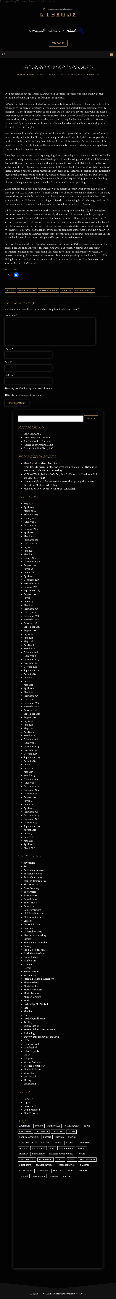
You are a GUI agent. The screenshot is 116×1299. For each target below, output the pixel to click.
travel (70, 1170)
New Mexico (38, 1154)
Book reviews (30, 895)
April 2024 (29, 507)
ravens (71, 1159)
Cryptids (28, 928)
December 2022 (32, 525)
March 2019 (29, 605)
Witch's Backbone (84, 290)
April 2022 (29, 532)
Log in (27, 1102)
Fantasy (27, 946)
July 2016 (28, 721)
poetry (60, 1159)
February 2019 (31, 608)
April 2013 (29, 844)
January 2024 (30, 518)
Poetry (27, 1015)
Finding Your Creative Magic (38, 444)
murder (82, 1148)
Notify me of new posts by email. (24, 395)
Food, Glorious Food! (34, 949)
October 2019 (30, 587)
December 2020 (32, 561)
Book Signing (30, 899)
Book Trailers (30, 902)
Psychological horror (34, 1018)
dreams (47, 1137)
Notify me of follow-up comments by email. (30, 388)
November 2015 (31, 750)
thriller (57, 1170)
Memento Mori (31, 982)
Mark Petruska (31, 463)
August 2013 (30, 830)
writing (67, 1176)
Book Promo (30, 891)
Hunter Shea (38, 1148)
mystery (23, 1154)
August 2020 (30, 565)
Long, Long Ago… (32, 434)
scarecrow (25, 1165)
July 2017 (28, 677)
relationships (87, 1159)
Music (27, 1000)
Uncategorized (31, 1044)
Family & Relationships (35, 942)
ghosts (57, 1142)
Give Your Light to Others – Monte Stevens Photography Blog (55, 481)
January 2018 (30, 656)
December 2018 (31, 616)
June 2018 (28, 637)
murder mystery (27, 290)
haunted (70, 1142)
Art (25, 866)
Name (9, 349)
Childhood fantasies (34, 913)
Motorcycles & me (33, 989)
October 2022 (31, 529)
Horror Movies (31, 971)
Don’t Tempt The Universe (37, 437)
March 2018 (29, 648)
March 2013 (29, 848)
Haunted (28, 964)
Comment (11, 315)
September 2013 (32, 826)
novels (81, 1154)
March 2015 (29, 775)
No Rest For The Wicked (36, 1004)
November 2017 (31, 663)
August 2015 (30, 761)
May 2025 (28, 503)
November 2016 (32, 706)
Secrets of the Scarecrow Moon (39, 1029)
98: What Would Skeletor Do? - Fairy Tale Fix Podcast (50, 474)
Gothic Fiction (31, 957)
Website (9, 375)
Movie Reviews (31, 993)
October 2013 (30, 822)
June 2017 (28, 681)
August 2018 (30, 630)
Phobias (28, 1011)
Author (39, 1126)
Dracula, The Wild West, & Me (39, 448)
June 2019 (28, 601)
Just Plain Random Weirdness (39, 978)
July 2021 (28, 547)
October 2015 (30, 753)
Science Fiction (31, 1026)
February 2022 (31, 540)
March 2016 (29, 735)
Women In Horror (33, 1069)
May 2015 (28, 772)
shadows (66, 290)
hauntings (85, 1142)
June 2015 (28, 768)
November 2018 (32, 619)
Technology (29, 1033)
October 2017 (30, 666)
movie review (66, 1148)
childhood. (42, 1131)
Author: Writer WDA (56, 1293)
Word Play (29, 1073)
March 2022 (30, 536)
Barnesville (53, 1126)
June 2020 (29, 572)
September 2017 (32, 670)
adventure (25, 1126)
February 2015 (31, 779)
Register (28, 1099)
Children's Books (32, 917)
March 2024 (30, 511)
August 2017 (30, 674)
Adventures (29, 862)
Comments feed (32, 1109)
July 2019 (28, 598)
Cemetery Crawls (32, 910)
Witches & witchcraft (34, 1065)
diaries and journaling (35, 935)
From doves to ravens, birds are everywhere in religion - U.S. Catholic (59, 467)
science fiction (67, 1165)
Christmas (58, 1131)
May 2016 (28, 728)
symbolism (42, 1170)
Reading (28, 1022)
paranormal (45, 1159)
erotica (59, 1137)
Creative (28, 920)
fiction (72, 1137)
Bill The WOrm (31, 884)
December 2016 (31, 703)
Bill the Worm (71, 1126)
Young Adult (30, 1084)
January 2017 (30, 699)
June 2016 (28, 724)
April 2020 (29, 576)
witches (54, 1176)
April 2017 (29, 688)
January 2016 (30, 743)
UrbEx (27, 1055)
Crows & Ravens (32, 924)
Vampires (29, 1058)
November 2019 (32, 583)
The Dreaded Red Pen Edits (37, 441)
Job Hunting (30, 975)
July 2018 (28, 634)
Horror (27, 968)
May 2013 (28, 840)
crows (71, 1131)
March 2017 (29, 692)
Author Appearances (34, 870)
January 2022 (30, 543)
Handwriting (30, 960)
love (52, 1148)
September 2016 (32, 714)
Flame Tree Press (28, 1142)
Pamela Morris (28, 74)
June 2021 (28, 550)
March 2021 (29, 554)
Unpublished (30, 1047)
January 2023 (30, 521)
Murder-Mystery (32, 997)
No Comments (61, 74)
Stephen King (26, 1170)
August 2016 (30, 717)
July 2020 (28, 569)
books (87, 1126)
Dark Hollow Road (33, 931)
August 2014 (30, 797)
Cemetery (29, 906)
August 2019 (30, 594)
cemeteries (25, 1131)
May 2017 (28, 685)
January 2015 (30, 782)
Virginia (23, 1176)
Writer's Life (30, 1076)
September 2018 (32, 627)
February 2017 (31, 695)
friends (45, 1142)
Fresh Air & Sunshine (34, 953)
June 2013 (28, 837)
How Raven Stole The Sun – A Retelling (43, 470)
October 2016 (30, 710)
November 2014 (31, 790)
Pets (26, 1007)
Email (9, 362)
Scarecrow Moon (48, 290)
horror (10, 290)
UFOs (26, 1040)
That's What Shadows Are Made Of (41, 1036)
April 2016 (29, 732)
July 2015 (28, 764)
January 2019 (30, 612)
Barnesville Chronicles (85, 74)
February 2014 (31, 811)
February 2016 (31, 739)
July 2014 (28, 801)
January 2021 (30, 558)
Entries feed (30, 1106)
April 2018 (29, 645)
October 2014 (30, 793)
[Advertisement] (58, 1237)
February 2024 (31, 514)
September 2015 (32, 757)
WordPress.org (31, 1113)
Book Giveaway (31, 888)
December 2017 (31, 659)
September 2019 (32, 590)
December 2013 (31, 815)
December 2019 (31, 579)
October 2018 (30, 623)
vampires (82, 1170)
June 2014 (28, 804)
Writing (28, 1080)
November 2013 (31, 819)
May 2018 (28, 641)
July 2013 (28, 833)
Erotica (27, 939)
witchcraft (38, 1176)
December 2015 (31, 746)
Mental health (31, 986)
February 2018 (31, 652)
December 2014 (31, 786)
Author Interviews (33, 873)
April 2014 (29, 808)
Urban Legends (31, 1051)
